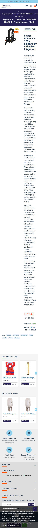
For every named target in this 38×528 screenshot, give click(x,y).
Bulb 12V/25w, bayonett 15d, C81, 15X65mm (10, 414)
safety (4, 338)
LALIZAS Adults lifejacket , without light (10, 378)
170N (31, 335)
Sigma (10, 338)
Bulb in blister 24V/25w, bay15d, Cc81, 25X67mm (28, 414)
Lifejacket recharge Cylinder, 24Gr (28, 378)
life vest (17, 338)
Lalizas (32, 327)
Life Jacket (24, 335)
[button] (2, 373)
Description (30, 29)
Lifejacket (16, 335)
